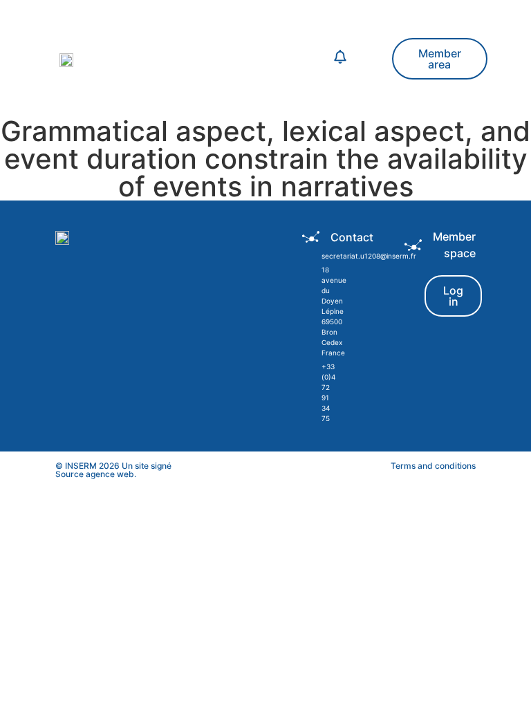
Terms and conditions (433, 465)
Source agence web (94, 474)
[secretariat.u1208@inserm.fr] (310, 256)
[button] (226, 59)
